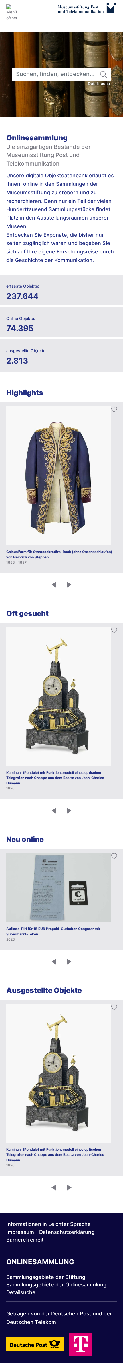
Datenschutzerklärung (66, 1232)
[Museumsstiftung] (87, 11)
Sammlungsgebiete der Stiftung (45, 1277)
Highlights (24, 392)
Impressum (20, 1232)
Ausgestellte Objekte (44, 990)
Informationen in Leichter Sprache (48, 1224)
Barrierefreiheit (25, 1240)
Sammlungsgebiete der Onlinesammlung (56, 1285)
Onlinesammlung (40, 1262)
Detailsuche (99, 83)
